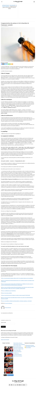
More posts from (8, 307)
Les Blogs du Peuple (5, 5)
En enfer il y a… (16, 352)
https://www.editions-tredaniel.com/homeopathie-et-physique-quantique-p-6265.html (17, 300)
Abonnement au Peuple (30, 345)
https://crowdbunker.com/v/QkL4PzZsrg (9, 290)
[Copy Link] (11, 64)
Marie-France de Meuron (18, 355)
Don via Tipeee (28, 347)
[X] (3, 64)
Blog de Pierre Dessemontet (18, 347)
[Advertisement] (26, 11)
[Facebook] (1, 64)
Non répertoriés (12, 5)
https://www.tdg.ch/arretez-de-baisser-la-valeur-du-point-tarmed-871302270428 (16, 295)
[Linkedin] (4, 64)
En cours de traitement (8, 303)
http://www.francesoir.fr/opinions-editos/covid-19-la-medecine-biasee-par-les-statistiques (17, 278)
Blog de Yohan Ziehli (17, 350)
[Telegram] (7, 64)
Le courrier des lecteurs (18, 354)
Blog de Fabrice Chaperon (18, 343)
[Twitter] (5, 64)
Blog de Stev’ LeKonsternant (18, 348)
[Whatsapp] (8, 64)
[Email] (9, 64)
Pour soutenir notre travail (30, 346)
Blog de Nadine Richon (17, 345)
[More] (12, 64)
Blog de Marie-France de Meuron (19, 344)
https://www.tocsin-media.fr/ (7, 293)
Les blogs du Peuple (18, 1)
